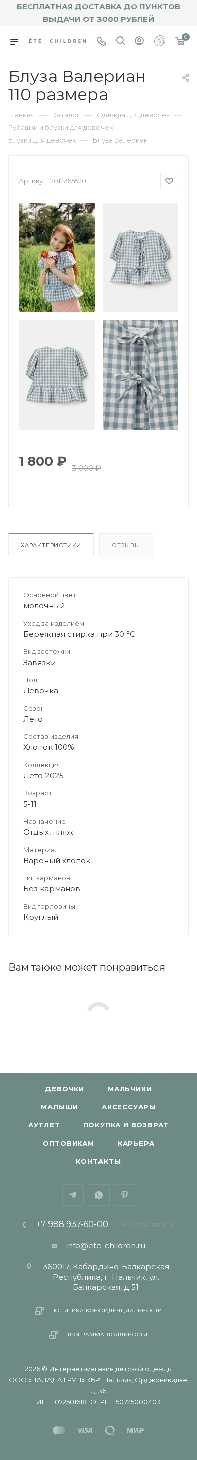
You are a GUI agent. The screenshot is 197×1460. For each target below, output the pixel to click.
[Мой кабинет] (139, 42)
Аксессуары (129, 1107)
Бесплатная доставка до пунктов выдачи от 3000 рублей (98, 13)
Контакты (98, 1161)
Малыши (59, 1107)
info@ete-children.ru (105, 1245)
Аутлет (44, 1125)
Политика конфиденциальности (107, 1310)
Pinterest (124, 1195)
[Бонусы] (159, 42)
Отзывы (126, 545)
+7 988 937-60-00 (72, 1224)
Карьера (136, 1143)
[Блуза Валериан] (57, 257)
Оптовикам (68, 1143)
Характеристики (51, 545)
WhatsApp (99, 1195)
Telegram (73, 1195)
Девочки (64, 1089)
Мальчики (130, 1089)
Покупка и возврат (126, 1125)
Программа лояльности (106, 1334)
